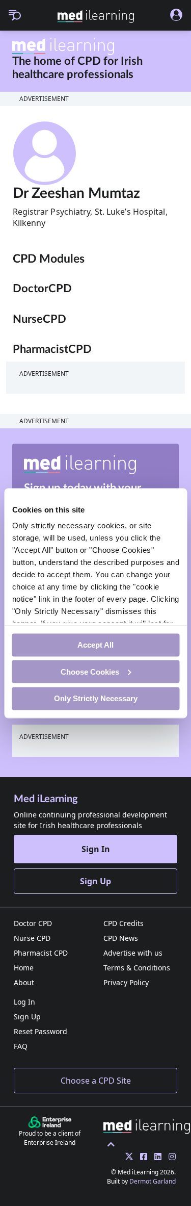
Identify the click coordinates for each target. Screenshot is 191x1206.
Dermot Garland (152, 1181)
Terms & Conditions (136, 967)
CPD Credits (123, 923)
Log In (24, 1002)
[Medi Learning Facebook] (141, 1156)
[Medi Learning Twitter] (126, 1156)
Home (24, 967)
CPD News (120, 938)
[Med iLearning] (96, 16)
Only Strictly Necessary (96, 698)
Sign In (95, 849)
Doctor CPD (33, 923)
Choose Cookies (90, 671)
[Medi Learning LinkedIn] (155, 1156)
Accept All (95, 644)
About (24, 982)
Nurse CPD (32, 938)
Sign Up (95, 881)
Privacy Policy (126, 982)
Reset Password (40, 1031)
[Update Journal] (169, 1156)
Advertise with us (132, 953)
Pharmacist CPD (41, 953)
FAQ (21, 1046)
